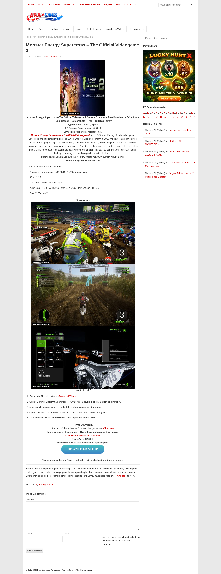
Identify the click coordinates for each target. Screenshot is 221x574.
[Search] (192, 4)
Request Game (112, 5)
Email (67, 533)
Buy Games (54, 5)
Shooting (66, 29)
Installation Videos (115, 29)
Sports (79, 29)
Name (29, 533)
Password (69, 5)
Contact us (130, 5)
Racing (42, 484)
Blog (41, 5)
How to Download (90, 5)
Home (31, 5)
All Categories (94, 29)
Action (42, 29)
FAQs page (121, 476)
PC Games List (136, 29)
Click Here (108, 428)
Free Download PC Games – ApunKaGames (56, 570)
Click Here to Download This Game (82, 435)
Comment (31, 499)
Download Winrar (67, 396)
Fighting (54, 29)
